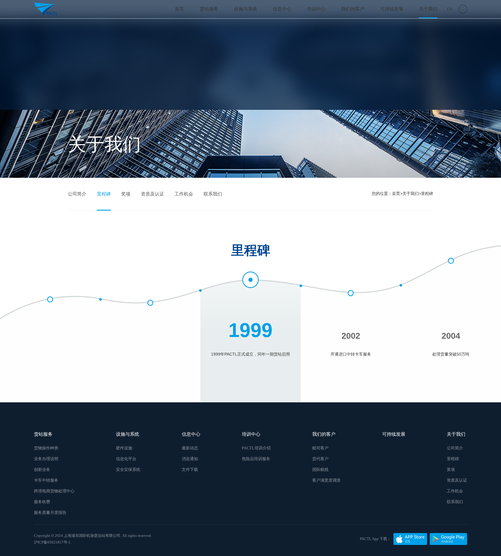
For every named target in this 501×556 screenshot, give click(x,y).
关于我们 (428, 9)
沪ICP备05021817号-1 (52, 542)
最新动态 (190, 448)
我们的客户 (352, 9)
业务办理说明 (46, 458)
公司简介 (77, 193)
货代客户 (320, 458)
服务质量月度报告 (50, 512)
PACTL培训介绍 (256, 448)
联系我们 (213, 193)
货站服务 (209, 9)
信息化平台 (126, 458)
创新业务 (42, 469)
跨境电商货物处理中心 (54, 491)
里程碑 (104, 193)
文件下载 (190, 469)
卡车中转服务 (46, 480)
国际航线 (320, 469)
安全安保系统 (128, 469)
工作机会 (184, 193)
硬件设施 (124, 448)
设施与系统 (245, 9)
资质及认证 (152, 193)
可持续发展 (391, 9)
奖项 (125, 193)
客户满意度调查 (326, 480)
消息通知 (190, 458)
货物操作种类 (46, 448)
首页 (179, 9)
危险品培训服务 (256, 458)
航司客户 (320, 448)
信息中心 (282, 9)
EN (449, 9)
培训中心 (316, 9)
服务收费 (42, 501)
